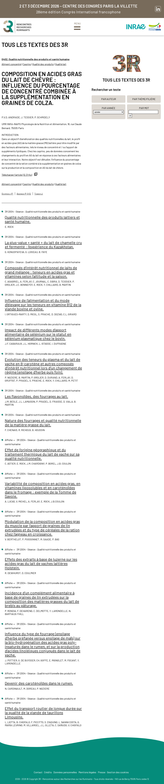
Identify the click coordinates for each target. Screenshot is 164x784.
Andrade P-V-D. (24, 193)
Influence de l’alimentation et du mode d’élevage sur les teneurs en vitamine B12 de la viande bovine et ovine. (43, 304)
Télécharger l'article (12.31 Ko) (17, 174)
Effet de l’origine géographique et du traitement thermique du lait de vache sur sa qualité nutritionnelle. (42, 454)
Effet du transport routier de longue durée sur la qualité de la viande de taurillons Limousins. (43, 712)
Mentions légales (87, 772)
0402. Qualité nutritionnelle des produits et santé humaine (36, 59)
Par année (108, 107)
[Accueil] (17, 27)
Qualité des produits (43, 64)
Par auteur (108, 98)
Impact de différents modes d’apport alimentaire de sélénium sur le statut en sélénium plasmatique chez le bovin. (38, 334)
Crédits (48, 772)
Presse (101, 772)
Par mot (144, 107)
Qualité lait (60, 64)
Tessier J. (38, 193)
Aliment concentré (11, 64)
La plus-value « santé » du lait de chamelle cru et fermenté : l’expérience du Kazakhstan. (43, 244)
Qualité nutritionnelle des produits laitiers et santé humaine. (42, 219)
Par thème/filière (144, 98)
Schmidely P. (7, 193)
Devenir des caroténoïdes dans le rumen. (39, 683)
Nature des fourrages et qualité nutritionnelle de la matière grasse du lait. (43, 422)
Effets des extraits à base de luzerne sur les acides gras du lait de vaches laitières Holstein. (41, 563)
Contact (38, 772)
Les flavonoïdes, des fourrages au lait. (36, 396)
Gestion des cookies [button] (118, 772)
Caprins (27, 64)
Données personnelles (65, 772)
